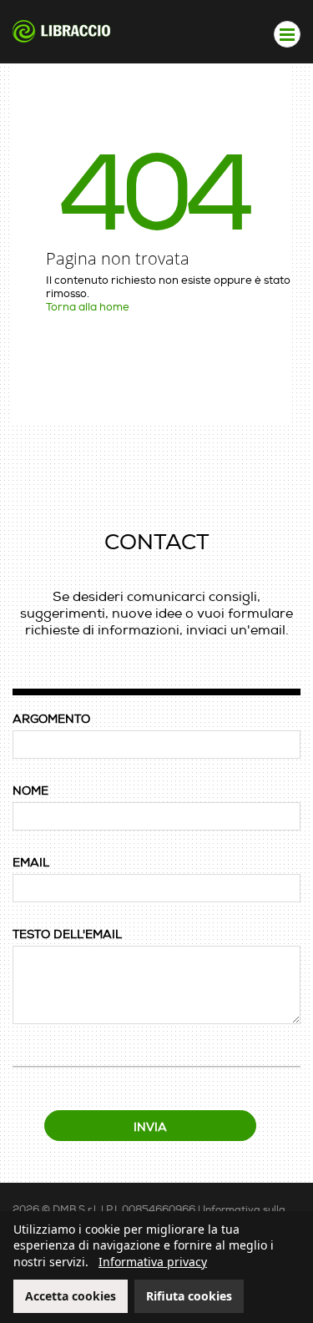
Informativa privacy (152, 1262)
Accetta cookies (70, 1296)
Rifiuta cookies (189, 1296)
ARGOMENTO (51, 719)
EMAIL (31, 863)
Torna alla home (87, 307)
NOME (30, 791)
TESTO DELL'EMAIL (67, 934)
